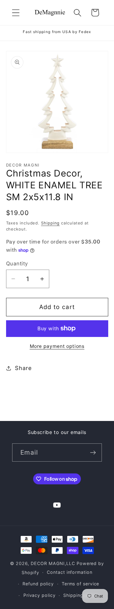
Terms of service (80, 583)
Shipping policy (80, 595)
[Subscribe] (93, 452)
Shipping (50, 222)
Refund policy (38, 583)
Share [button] (23, 368)
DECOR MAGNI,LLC (53, 563)
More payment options (57, 346)
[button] (15, 12)
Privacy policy (39, 595)
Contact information (69, 572)
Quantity (17, 264)
